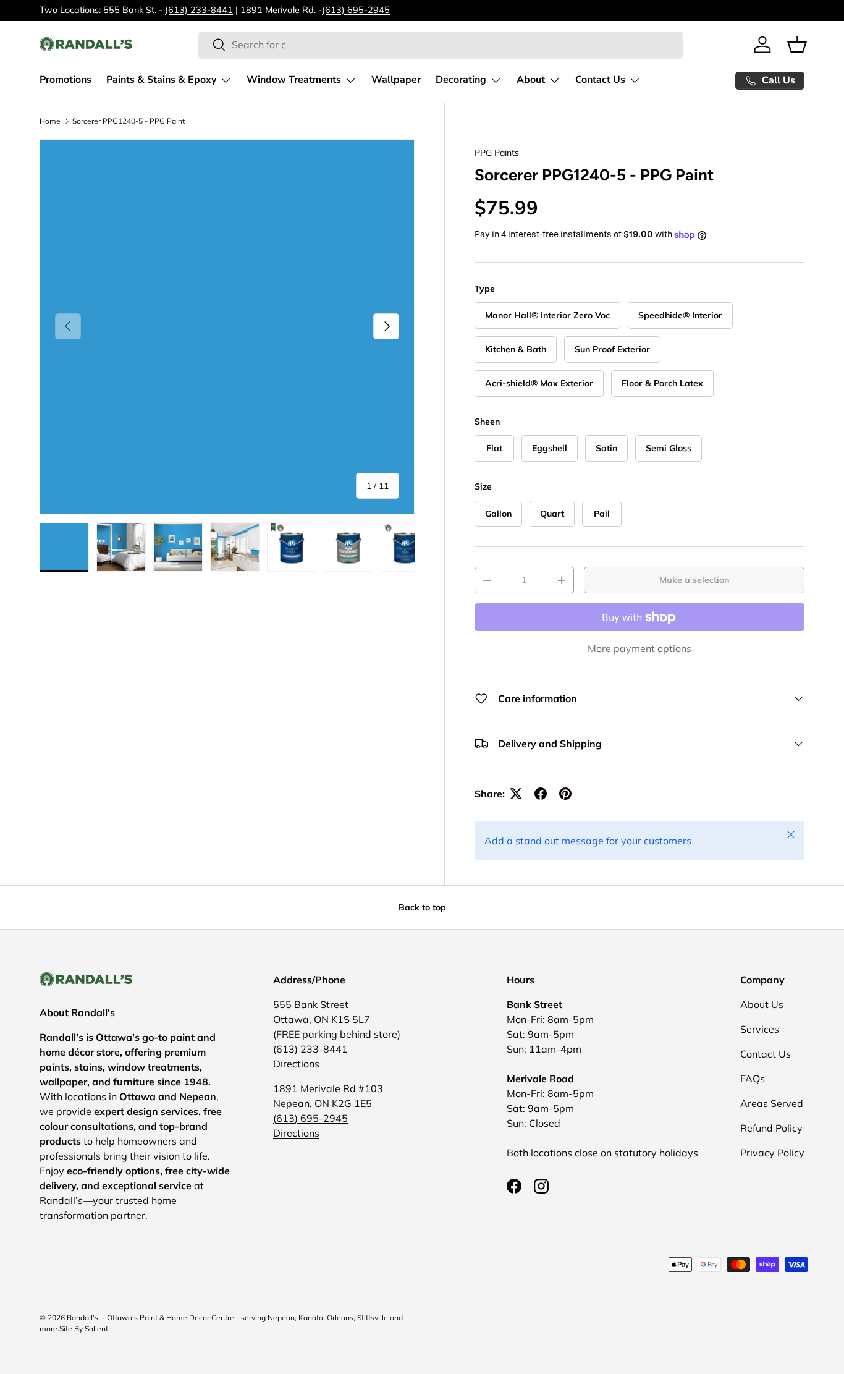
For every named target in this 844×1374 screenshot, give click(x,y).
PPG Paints (497, 152)
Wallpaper (396, 80)
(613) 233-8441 (199, 9)
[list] (227, 327)
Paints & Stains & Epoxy (161, 80)
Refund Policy (771, 1128)
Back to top (422, 907)
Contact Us (600, 80)
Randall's (82, 1317)
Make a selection (694, 579)
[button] (797, 44)
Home (50, 121)
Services (759, 1029)
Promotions (65, 80)
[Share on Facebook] (540, 793)
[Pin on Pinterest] (565, 793)
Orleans (340, 1317)
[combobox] (440, 44)
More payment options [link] (639, 648)
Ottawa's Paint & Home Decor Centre (170, 1317)
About (531, 80)
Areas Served (771, 1103)
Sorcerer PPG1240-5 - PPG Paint (128, 121)
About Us (761, 1004)
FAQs (752, 1078)
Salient (96, 1328)
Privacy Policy (772, 1153)
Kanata (310, 1317)
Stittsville (372, 1317)
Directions (296, 1064)
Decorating (461, 80)
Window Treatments (294, 80)
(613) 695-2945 (356, 9)
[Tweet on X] (516, 793)
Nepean (281, 1317)
